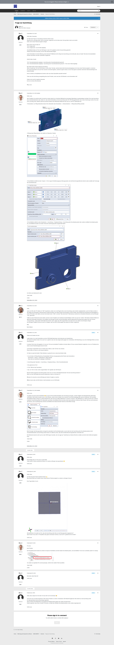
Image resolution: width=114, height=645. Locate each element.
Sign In (98, 6)
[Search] (98, 11)
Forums (16, 10)
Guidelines (23, 10)
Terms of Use (59, 641)
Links (34, 10)
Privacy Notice (51, 641)
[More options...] (98, 33)
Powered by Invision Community (57, 643)
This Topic (93, 10)
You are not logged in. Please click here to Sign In (56, 1)
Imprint (64, 641)
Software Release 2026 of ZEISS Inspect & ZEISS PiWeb (57, 18)
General (28, 28)
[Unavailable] (54, 266)
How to (28, 10)
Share (86, 27)
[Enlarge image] (48, 118)
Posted (32, 33)
